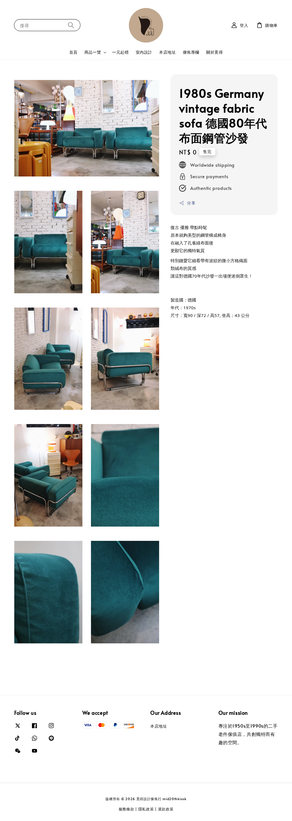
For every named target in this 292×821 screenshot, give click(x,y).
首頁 (73, 52)
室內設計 (144, 52)
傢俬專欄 (191, 52)
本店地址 (167, 52)
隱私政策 (146, 809)
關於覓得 (214, 52)
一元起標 (120, 52)
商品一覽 (92, 52)
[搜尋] (71, 25)
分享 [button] (191, 203)
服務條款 (126, 809)
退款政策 (166, 809)
